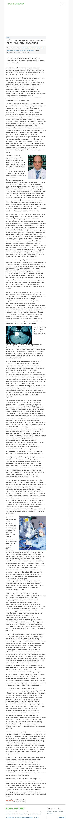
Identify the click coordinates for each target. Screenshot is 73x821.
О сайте (36, 817)
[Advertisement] (36, 20)
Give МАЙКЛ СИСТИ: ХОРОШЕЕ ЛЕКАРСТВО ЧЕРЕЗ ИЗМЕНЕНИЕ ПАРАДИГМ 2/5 (8, 801)
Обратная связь (10, 817)
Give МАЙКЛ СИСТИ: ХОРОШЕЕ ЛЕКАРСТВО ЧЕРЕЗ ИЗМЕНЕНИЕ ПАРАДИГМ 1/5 (6, 801)
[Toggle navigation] (62, 4)
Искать (61, 817)
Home (8, 38)
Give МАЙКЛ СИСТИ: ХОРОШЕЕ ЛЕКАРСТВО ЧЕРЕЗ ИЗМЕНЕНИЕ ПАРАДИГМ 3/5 (9, 801)
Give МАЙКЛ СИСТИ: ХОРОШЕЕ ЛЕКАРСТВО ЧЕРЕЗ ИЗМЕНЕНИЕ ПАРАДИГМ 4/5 (11, 801)
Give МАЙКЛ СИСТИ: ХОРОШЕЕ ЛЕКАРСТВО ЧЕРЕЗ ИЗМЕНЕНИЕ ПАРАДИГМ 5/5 (12, 801)
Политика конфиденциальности (24, 817)
